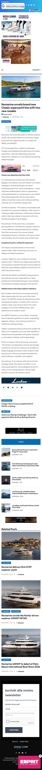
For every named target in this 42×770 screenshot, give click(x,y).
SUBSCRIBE (14, 730)
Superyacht (7, 114)
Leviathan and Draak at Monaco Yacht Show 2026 (25, 506)
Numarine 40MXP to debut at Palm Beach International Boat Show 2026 (20, 665)
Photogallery (5, 611)
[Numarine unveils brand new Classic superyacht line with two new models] (12, 387)
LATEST (21, 442)
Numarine (6, 117)
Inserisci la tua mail (12, 704)
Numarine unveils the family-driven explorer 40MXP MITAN (20, 617)
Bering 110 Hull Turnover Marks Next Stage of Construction (25, 451)
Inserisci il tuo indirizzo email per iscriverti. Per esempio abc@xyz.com (19, 714)
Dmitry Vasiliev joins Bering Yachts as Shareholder (25, 478)
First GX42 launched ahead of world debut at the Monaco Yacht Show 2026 (25, 465)
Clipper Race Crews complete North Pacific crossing (17, 404)
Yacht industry (6, 121)
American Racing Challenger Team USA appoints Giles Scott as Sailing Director (18, 416)
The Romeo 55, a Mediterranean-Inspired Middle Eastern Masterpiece (25, 492)
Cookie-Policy (24, 741)
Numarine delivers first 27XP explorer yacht (16, 568)
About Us (15, 741)
